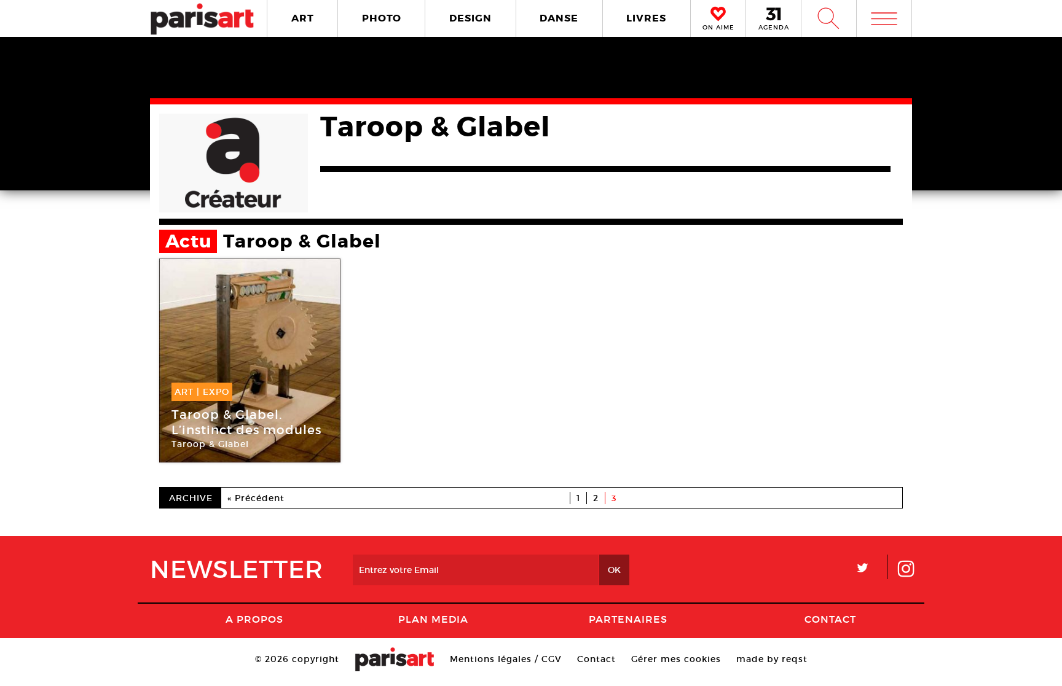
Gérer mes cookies (676, 659)
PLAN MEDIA (433, 619)
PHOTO (381, 18)
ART (302, 18)
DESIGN (470, 18)
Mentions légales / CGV (506, 659)
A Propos (254, 619)
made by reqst (772, 659)
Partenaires (628, 619)
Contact (830, 619)
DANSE (559, 18)
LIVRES (646, 18)
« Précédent (256, 498)
